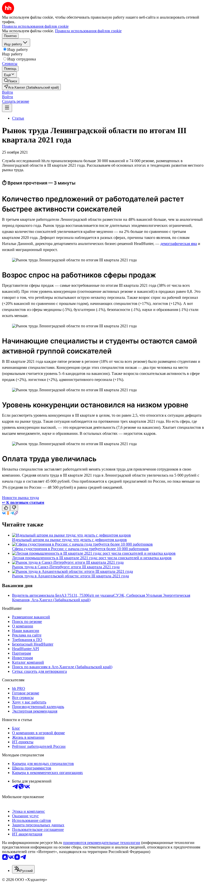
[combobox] (23, 869)
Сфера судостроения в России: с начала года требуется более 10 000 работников (80, 549)
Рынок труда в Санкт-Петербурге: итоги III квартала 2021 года (66, 567)
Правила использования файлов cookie (88, 31)
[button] (7, 92)
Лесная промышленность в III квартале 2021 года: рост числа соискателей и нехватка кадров (92, 558)
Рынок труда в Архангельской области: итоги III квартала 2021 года (70, 576)
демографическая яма (178, 243)
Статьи (18, 118)
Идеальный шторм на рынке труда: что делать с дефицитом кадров (69, 540)
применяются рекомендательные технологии (101, 842)
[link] (10, 81)
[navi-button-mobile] (7, 108)
